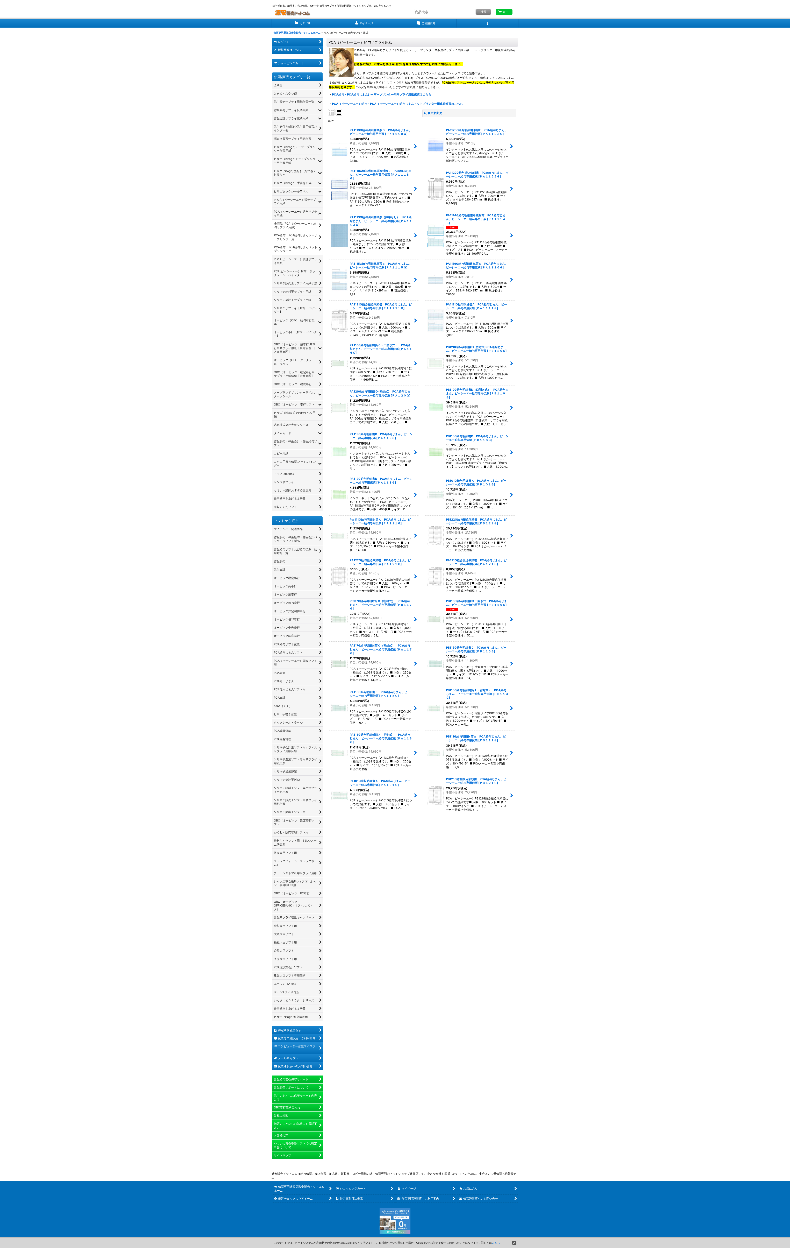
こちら (496, 1242)
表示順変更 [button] (435, 113)
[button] (487, 23)
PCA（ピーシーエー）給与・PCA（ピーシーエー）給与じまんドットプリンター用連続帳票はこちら (397, 103)
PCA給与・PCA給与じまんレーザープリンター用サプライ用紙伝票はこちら (381, 94)
